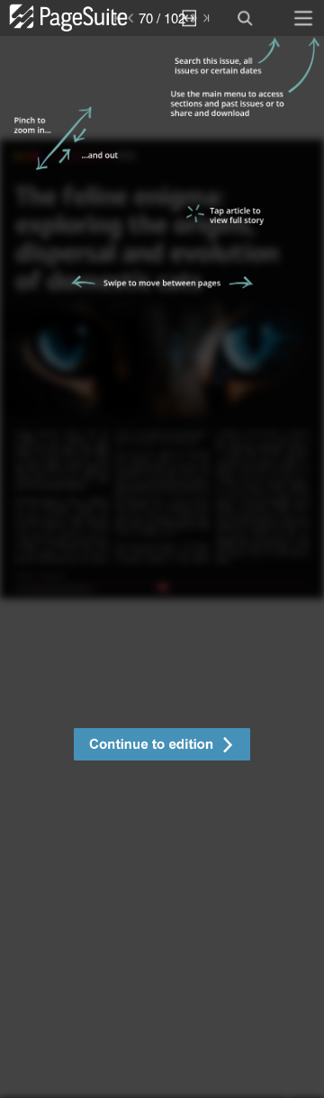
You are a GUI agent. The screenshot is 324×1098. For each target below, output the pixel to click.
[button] (162, 746)
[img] (162, 567)
